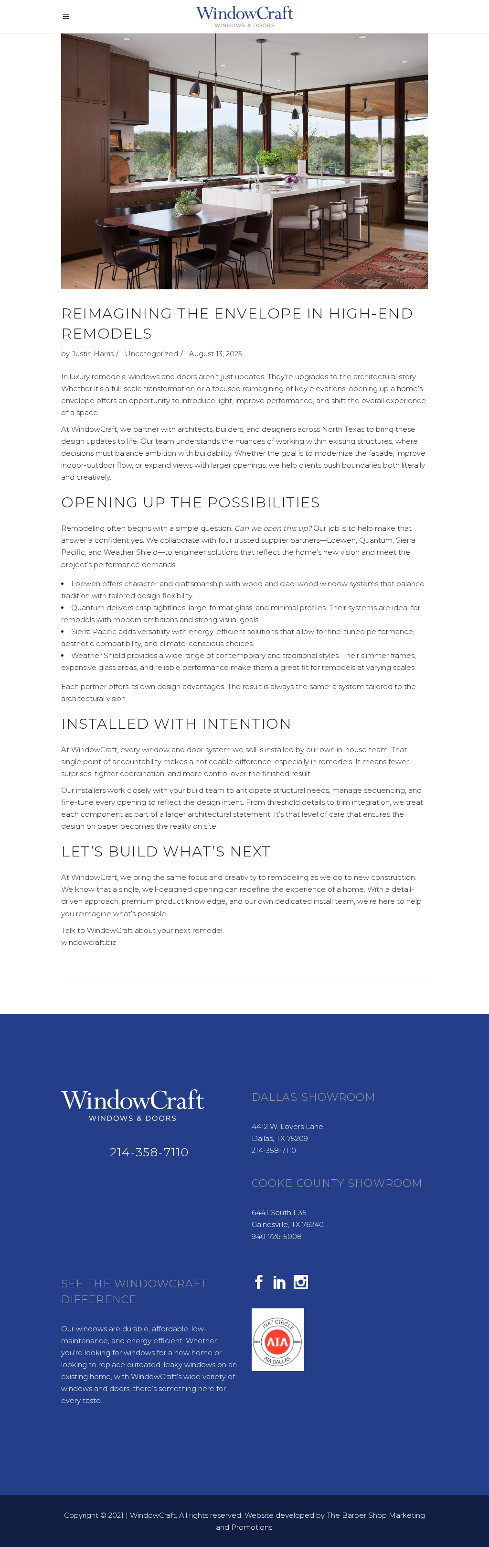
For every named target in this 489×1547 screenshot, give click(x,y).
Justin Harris (93, 353)
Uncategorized (151, 353)
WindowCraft (153, 1515)
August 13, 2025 (216, 353)
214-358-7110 (149, 1152)
